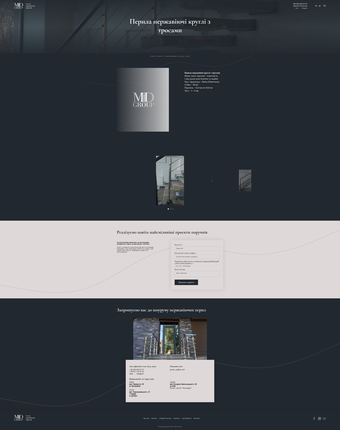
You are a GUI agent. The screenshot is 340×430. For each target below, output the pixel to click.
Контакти (196, 418)
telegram (304, 8)
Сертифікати (186, 418)
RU (316, 6)
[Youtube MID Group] (324, 418)
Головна (152, 56)
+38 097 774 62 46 (300, 6)
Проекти (177, 418)
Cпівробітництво (165, 418)
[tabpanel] (170, 180)
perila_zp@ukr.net (177, 370)
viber (296, 8)
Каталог (160, 56)
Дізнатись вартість (186, 282)
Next (211, 180)
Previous (128, 180)
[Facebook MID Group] (314, 418)
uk (320, 6)
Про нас (146, 418)
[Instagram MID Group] (319, 418)
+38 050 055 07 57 (300, 4)
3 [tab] (172, 209)
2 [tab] (170, 209)
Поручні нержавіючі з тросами (174, 56)
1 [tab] (168, 209)
